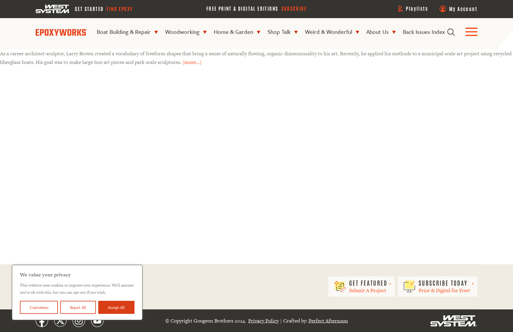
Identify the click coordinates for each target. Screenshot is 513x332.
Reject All (78, 307)
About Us (377, 32)
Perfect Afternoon (328, 320)
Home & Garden (233, 32)
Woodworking (182, 32)
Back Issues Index (424, 32)
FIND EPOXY (120, 9)
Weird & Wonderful (328, 32)
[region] (77, 292)
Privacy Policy (263, 320)
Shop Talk (279, 32)
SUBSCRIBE (294, 8)
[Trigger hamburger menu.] (471, 32)
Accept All (116, 307)
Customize (39, 307)
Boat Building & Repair (124, 32)
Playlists (417, 8)
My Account (463, 9)
